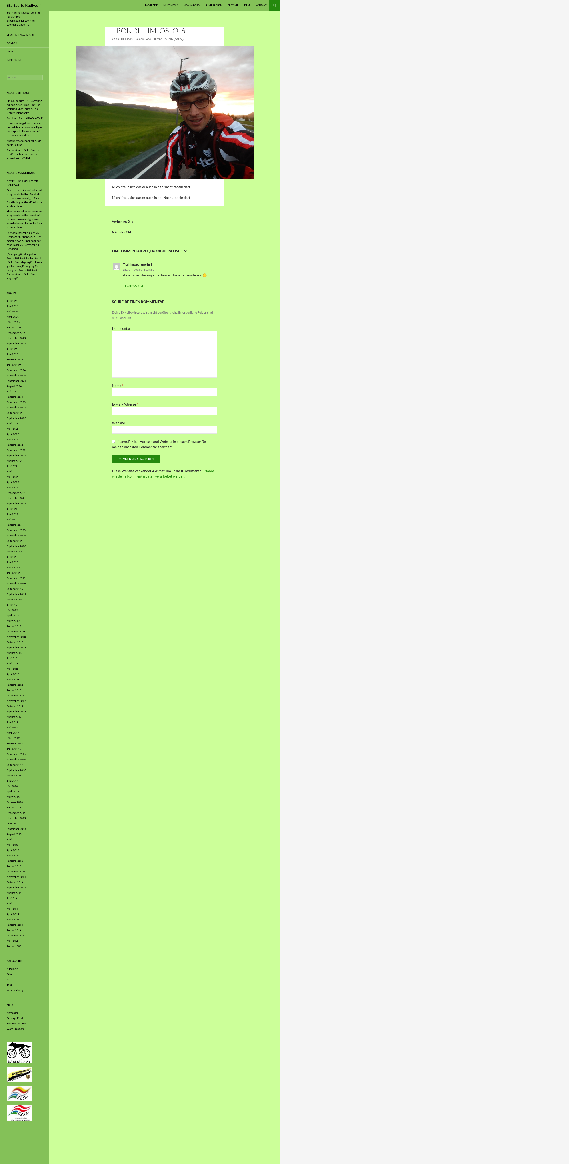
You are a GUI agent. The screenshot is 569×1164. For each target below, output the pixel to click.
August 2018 (14, 652)
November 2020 (16, 535)
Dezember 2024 (16, 370)
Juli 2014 (12, 898)
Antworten (135, 285)
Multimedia (170, 5)
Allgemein (12, 968)
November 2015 (16, 818)
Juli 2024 (12, 391)
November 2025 (16, 338)
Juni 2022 (12, 471)
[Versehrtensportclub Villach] (19, 1074)
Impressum (14, 59)
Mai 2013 (12, 940)
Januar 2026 (14, 327)
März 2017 (13, 738)
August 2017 (14, 716)
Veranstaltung (15, 990)
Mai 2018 (12, 668)
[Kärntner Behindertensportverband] (19, 1093)
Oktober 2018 (15, 642)
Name (117, 385)
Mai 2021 (12, 519)
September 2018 (16, 647)
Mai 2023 (12, 428)
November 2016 (16, 759)
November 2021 (16, 498)
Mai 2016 (12, 786)
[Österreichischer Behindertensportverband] (19, 1112)
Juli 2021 (12, 508)
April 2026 (13, 316)
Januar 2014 (14, 930)
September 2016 (16, 770)
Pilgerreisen (214, 5)
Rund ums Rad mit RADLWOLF (25, 118)
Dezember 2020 (16, 530)
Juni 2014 (12, 903)
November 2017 (16, 700)
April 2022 (13, 482)
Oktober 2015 (15, 823)
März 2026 (13, 322)
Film (247, 5)
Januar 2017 (14, 748)
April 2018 (13, 674)
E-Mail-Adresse (125, 404)
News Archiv (192, 5)
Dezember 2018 (16, 631)
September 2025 (16, 343)
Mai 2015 (12, 844)
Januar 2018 (14, 690)
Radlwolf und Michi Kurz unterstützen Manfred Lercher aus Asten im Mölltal (23, 154)
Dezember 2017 (16, 695)
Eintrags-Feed (15, 1018)
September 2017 (16, 711)
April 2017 (13, 732)
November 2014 (16, 876)
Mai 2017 (12, 727)
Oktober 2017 (15, 706)
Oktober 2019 (15, 588)
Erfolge (233, 5)
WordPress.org (15, 1028)
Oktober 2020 (15, 540)
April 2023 (13, 434)
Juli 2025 (12, 348)
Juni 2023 (12, 423)
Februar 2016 (15, 802)
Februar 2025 (15, 359)
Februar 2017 (15, 743)
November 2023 (16, 407)
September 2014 (16, 887)
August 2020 (14, 551)
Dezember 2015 (16, 812)
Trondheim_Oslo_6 (170, 39)
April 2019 (13, 615)
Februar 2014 (15, 924)
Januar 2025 (14, 364)
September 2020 (16, 546)
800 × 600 (145, 39)
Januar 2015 (14, 866)
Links (10, 51)
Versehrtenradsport (20, 34)
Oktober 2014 (15, 882)
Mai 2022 (12, 476)
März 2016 (13, 796)
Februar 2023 (15, 444)
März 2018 (13, 679)
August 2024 (14, 386)
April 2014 (13, 914)
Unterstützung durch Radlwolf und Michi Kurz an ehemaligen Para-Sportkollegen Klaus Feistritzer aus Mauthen (25, 198)
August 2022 (14, 460)
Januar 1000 (14, 946)
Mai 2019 (12, 610)
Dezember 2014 (16, 871)
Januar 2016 (14, 807)
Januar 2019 (14, 626)
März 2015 (13, 855)
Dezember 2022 (16, 450)
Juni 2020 (12, 562)
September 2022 (16, 455)
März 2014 (13, 919)
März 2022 (13, 487)
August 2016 (14, 775)
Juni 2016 (12, 780)
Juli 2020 (12, 556)
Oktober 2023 (15, 412)
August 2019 (14, 599)
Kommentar (122, 328)
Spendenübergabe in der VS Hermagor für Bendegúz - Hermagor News (24, 236)
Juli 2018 (12, 658)
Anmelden (13, 1012)
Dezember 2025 (16, 332)
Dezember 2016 (16, 754)
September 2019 (16, 594)
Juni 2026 (12, 306)
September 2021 (16, 503)
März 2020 (13, 567)
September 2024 (16, 380)
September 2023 (16, 418)
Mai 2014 (12, 908)
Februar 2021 (15, 524)
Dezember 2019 (16, 578)
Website (118, 423)
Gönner (12, 43)
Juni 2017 (12, 722)
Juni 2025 (12, 354)
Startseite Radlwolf (24, 5)
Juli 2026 (12, 300)
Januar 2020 (14, 572)
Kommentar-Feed (17, 1023)
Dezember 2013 (16, 935)
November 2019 (16, 583)
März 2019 (13, 620)
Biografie (151, 5)
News (10, 979)
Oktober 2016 (15, 764)
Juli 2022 (12, 466)
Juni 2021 (12, 514)
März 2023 (13, 439)
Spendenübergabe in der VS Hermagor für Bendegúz (24, 244)
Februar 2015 (15, 860)
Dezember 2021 (16, 492)
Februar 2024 (15, 396)
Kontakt (261, 5)
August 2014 (14, 892)
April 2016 (13, 791)
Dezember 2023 (16, 402)
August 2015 (14, 834)
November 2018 (16, 636)
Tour (9, 984)
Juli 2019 (12, 604)
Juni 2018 (12, 663)
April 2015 (13, 850)
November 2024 (16, 375)
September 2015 (16, 828)
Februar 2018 (15, 684)
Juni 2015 (12, 839)
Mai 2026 (12, 311)
